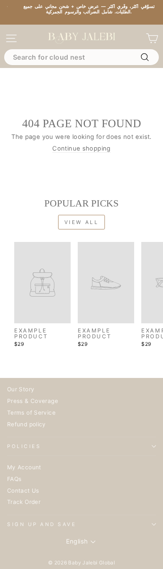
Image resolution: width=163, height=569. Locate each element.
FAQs (14, 479)
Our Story (20, 389)
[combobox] (81, 57)
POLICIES (24, 446)
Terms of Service (31, 412)
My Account (24, 467)
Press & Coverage (32, 401)
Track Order (24, 502)
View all (81, 222)
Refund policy (26, 424)
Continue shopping (81, 148)
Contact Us (23, 490)
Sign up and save (41, 524)
